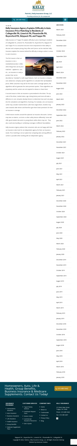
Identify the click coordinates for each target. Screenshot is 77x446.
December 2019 (61, 260)
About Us (44, 410)
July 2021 (59, 163)
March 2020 (60, 243)
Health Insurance (12, 421)
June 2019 (59, 292)
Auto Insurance (11, 413)
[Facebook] (57, 418)
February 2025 (60, 35)
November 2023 (61, 83)
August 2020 (60, 222)
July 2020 (59, 227)
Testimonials (45, 412)
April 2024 (59, 67)
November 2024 (61, 46)
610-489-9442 (20, 20)
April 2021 (59, 179)
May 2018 (59, 356)
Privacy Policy (45, 418)
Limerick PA (37, 437)
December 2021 (61, 142)
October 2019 (60, 270)
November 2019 (61, 265)
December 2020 (61, 201)
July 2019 (59, 286)
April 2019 (59, 302)
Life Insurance (11, 419)
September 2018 (61, 340)
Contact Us (44, 415)
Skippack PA (18, 437)
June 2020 (59, 233)
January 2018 (60, 377)
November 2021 (61, 147)
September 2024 (61, 56)
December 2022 (61, 110)
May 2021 (59, 174)
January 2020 (60, 254)
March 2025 (60, 30)
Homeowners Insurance (11, 409)
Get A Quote (28, 423)
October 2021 (60, 153)
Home (43, 407)
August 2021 (60, 158)
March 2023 (60, 99)
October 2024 (60, 51)
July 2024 (59, 62)
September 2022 (61, 115)
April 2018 (59, 361)
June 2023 (59, 94)
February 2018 (60, 372)
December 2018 (61, 324)
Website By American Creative (38, 442)
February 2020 (60, 249)
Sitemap (61, 440)
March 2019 (60, 308)
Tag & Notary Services (28, 408)
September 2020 (61, 217)
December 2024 (61, 40)
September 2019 (61, 276)
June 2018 (59, 350)
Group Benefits (11, 424)
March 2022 (60, 126)
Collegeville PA (57, 437)
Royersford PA (28, 437)
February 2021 (60, 190)
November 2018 (61, 329)
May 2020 (59, 238)
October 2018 (60, 334)
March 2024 (60, 72)
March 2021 (60, 185)
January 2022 (60, 136)
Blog (42, 421)
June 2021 (59, 169)
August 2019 (60, 281)
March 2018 (60, 367)
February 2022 (60, 131)
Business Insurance (13, 416)
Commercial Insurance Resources (30, 420)
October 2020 (60, 211)
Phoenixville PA (47, 437)
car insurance (48, 81)
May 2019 (59, 297)
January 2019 (60, 318)
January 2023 (60, 104)
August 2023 (60, 88)
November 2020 (61, 206)
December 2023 (61, 78)
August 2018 (60, 345)
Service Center (28, 416)
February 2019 (60, 313)
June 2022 (59, 120)
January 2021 (60, 195)
